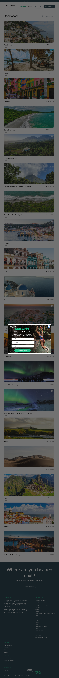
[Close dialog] (49, 326)
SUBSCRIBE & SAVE (23, 350)
